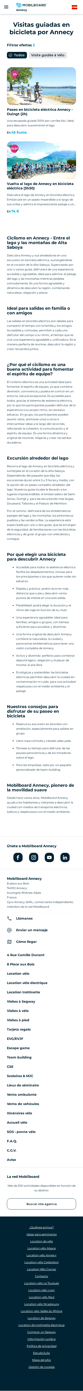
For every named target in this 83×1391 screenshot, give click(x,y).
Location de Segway (42, 1318)
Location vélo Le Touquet (41, 1283)
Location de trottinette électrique (41, 1325)
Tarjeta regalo (19, 1029)
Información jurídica (41, 1339)
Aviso (11, 1160)
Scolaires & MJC (20, 1076)
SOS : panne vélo (21, 1132)
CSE (10, 1067)
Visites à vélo (18, 1011)
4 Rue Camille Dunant (25, 955)
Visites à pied (18, 1020)
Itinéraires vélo (19, 1113)
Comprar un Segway (41, 1332)
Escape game (18, 1048)
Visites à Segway (21, 1001)
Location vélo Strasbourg (41, 1304)
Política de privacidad (41, 1346)
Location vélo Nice (41, 1297)
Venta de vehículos (23, 1104)
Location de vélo (41, 1241)
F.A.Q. (12, 1141)
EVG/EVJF (15, 1039)
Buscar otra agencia (42, 1204)
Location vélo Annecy (41, 1255)
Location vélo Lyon (41, 1290)
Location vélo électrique (27, 983)
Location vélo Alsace (41, 1248)
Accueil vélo (17, 1122)
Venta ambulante (22, 1094)
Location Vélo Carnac (41, 1269)
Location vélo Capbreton (41, 1262)
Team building (19, 1057)
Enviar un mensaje (32, 930)
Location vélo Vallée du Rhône (41, 1311)
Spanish (77, 7)
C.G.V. (11, 1150)
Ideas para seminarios (42, 1234)
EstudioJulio (41, 1353)
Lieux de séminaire (23, 1085)
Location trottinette (23, 992)
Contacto (41, 1276)
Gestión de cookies (42, 1367)
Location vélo (18, 973)
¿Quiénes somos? (41, 1227)
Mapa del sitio (41, 1360)
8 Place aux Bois (20, 964)
